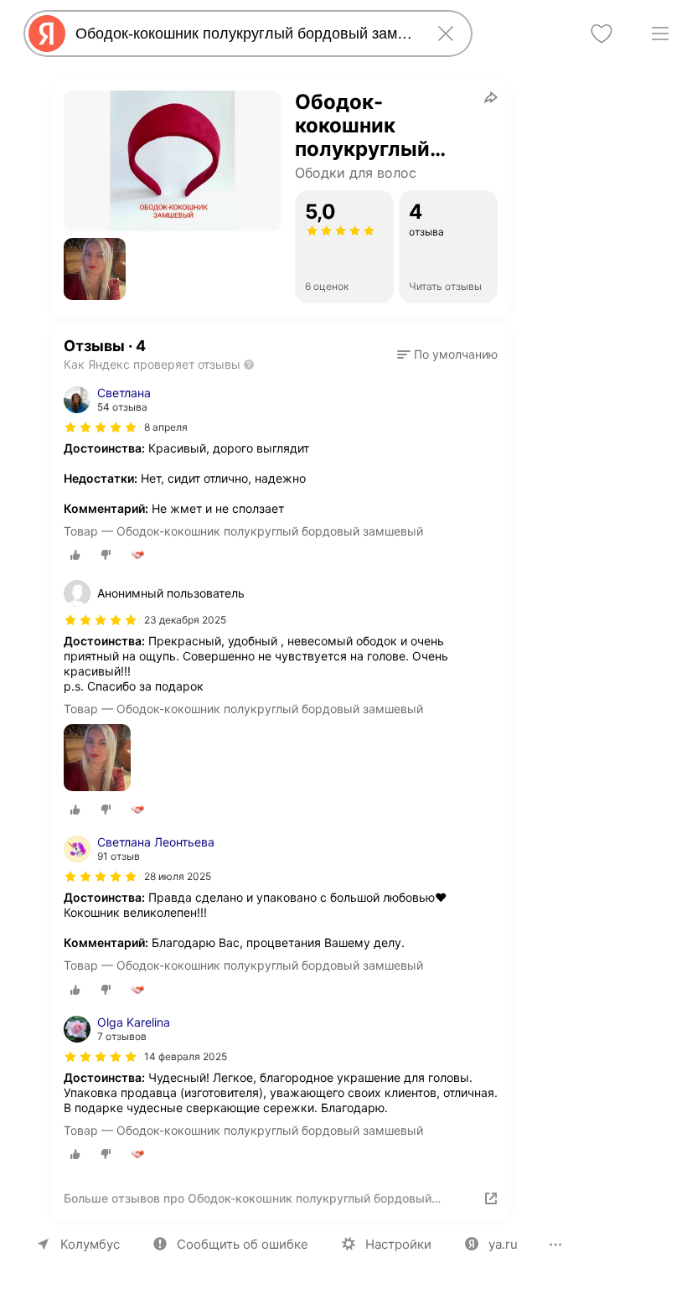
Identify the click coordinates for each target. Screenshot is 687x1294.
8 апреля (166, 427)
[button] (95, 269)
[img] (100, 427)
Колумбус (90, 1244)
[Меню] (660, 33)
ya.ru (503, 1244)
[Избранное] (601, 33)
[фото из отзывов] (97, 759)
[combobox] (244, 33)
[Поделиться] (491, 97)
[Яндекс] (46, 33)
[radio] (75, 554)
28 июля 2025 (177, 876)
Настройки (398, 1244)
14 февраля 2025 (185, 1056)
